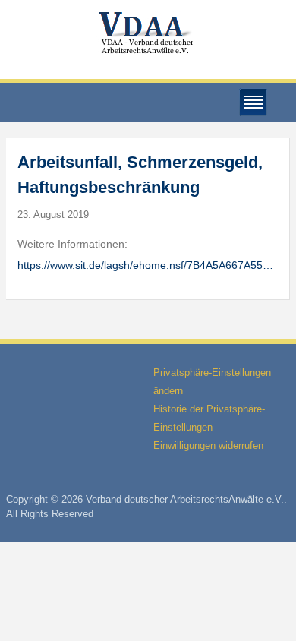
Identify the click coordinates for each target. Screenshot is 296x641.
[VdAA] (148, 33)
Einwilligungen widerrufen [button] (208, 445)
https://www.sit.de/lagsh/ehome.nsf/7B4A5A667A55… (145, 265)
